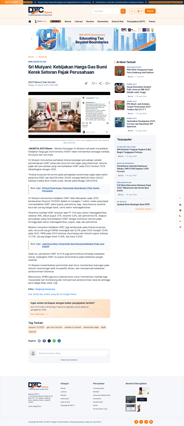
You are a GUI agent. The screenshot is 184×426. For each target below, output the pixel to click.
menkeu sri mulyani (73, 327)
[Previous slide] (31, 39)
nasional (32, 331)
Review (90, 21)
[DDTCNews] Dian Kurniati (41, 82)
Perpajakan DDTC (136, 21)
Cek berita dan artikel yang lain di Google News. (52, 294)
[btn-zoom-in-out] (86, 83)
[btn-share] (100, 83)
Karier (95, 405)
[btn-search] (123, 11)
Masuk (150, 11)
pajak (103, 327)
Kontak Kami (98, 402)
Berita (68, 21)
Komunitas (103, 21)
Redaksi (96, 392)
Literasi (79, 21)
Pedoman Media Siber (101, 395)
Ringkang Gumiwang (45, 289)
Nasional (43, 57)
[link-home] (29, 21)
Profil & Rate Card (100, 409)
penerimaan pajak (91, 327)
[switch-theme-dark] (132, 11)
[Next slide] (152, 39)
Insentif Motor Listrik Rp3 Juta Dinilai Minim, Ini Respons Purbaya (105, 2)
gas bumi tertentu (54, 327)
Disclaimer (97, 399)
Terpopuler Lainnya (143, 209)
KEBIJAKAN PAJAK (37, 62)
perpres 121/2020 (36, 327)
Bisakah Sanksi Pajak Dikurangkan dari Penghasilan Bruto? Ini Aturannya (49, 2)
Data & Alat (118, 21)
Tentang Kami (98, 388)
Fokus (152, 21)
